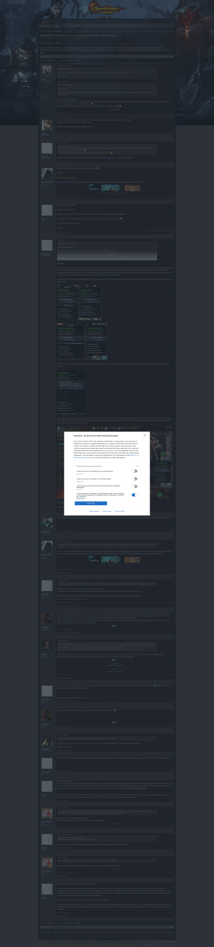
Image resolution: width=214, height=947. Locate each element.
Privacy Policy (119, 511)
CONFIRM (91, 503)
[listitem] (107, 466)
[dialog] (107, 473)
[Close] (145, 436)
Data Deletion (94, 511)
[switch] (135, 471)
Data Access (107, 511)
